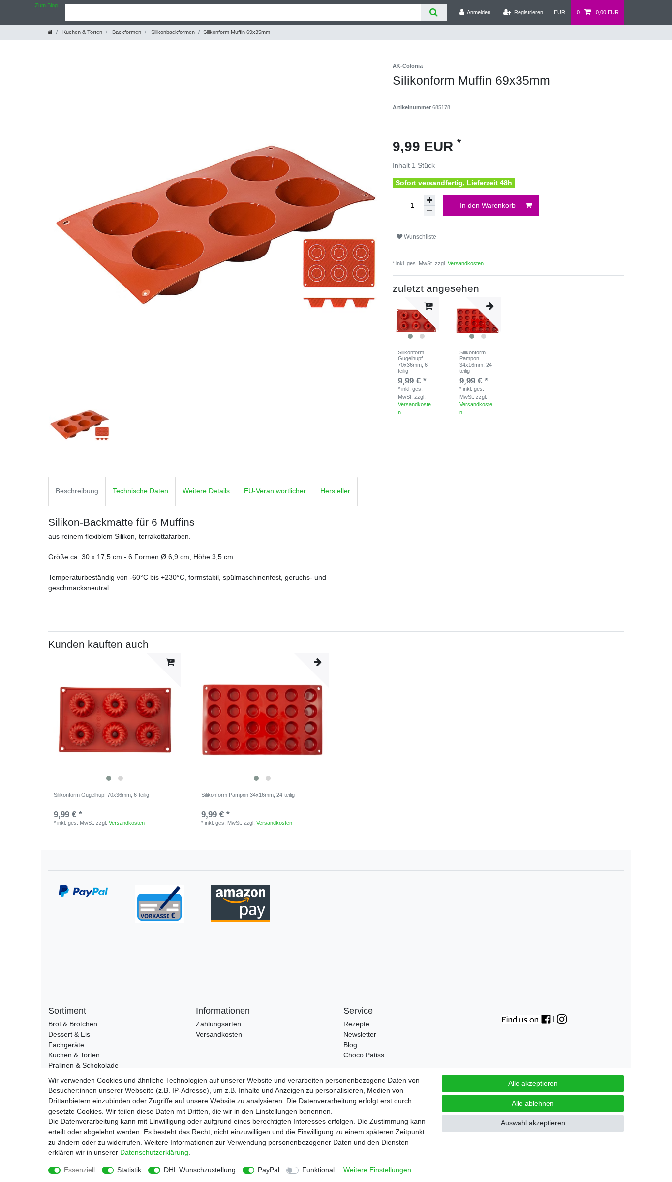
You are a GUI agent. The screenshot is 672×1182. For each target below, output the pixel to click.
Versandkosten (466, 263)
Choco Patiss (363, 1055)
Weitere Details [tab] (206, 491)
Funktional (318, 1170)
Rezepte (356, 1024)
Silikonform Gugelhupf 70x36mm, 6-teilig (413, 362)
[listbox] (114, 719)
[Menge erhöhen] (429, 200)
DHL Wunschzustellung (200, 1170)
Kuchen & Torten (81, 32)
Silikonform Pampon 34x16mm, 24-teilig (476, 362)
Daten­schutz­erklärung (154, 1152)
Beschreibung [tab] (77, 491)
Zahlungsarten (218, 1024)
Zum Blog (46, 5)
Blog (350, 1045)
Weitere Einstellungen (377, 1170)
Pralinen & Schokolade (83, 1065)
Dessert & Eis (69, 1034)
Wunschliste (419, 236)
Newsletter (359, 1034)
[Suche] (433, 12)
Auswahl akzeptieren (533, 1123)
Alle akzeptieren (533, 1083)
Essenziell (79, 1170)
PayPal (268, 1170)
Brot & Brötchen (72, 1024)
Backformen (126, 32)
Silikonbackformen (172, 32)
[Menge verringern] (429, 211)
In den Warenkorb (488, 205)
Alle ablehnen (533, 1103)
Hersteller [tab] (335, 491)
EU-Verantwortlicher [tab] (275, 491)
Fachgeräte (66, 1045)
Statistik (129, 1170)
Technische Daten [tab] (140, 491)
